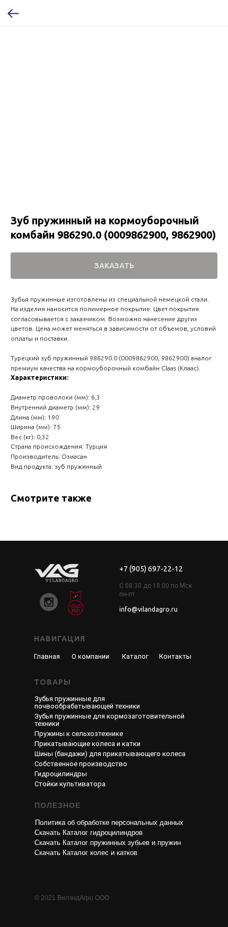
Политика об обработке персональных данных (109, 822)
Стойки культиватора (70, 784)
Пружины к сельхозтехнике (78, 734)
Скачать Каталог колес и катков (85, 853)
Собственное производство (80, 764)
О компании (90, 656)
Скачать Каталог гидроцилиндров (88, 833)
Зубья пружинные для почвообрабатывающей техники (87, 702)
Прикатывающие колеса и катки (87, 744)
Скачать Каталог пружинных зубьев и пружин (107, 843)
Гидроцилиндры (60, 774)
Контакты (175, 656)
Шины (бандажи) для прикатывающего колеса (110, 754)
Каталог (135, 656)
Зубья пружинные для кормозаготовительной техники (109, 720)
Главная (47, 656)
